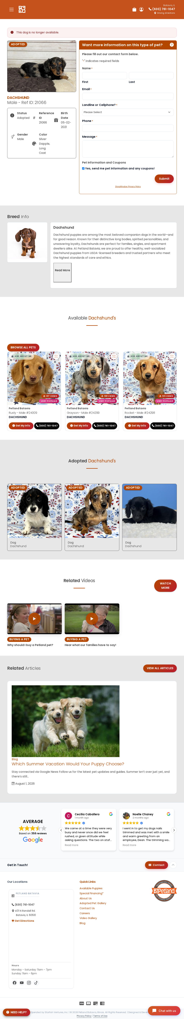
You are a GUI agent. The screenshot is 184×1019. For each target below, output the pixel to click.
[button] (21, 356)
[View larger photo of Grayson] (114, 356)
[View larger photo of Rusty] (56, 356)
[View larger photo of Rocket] (172, 356)
